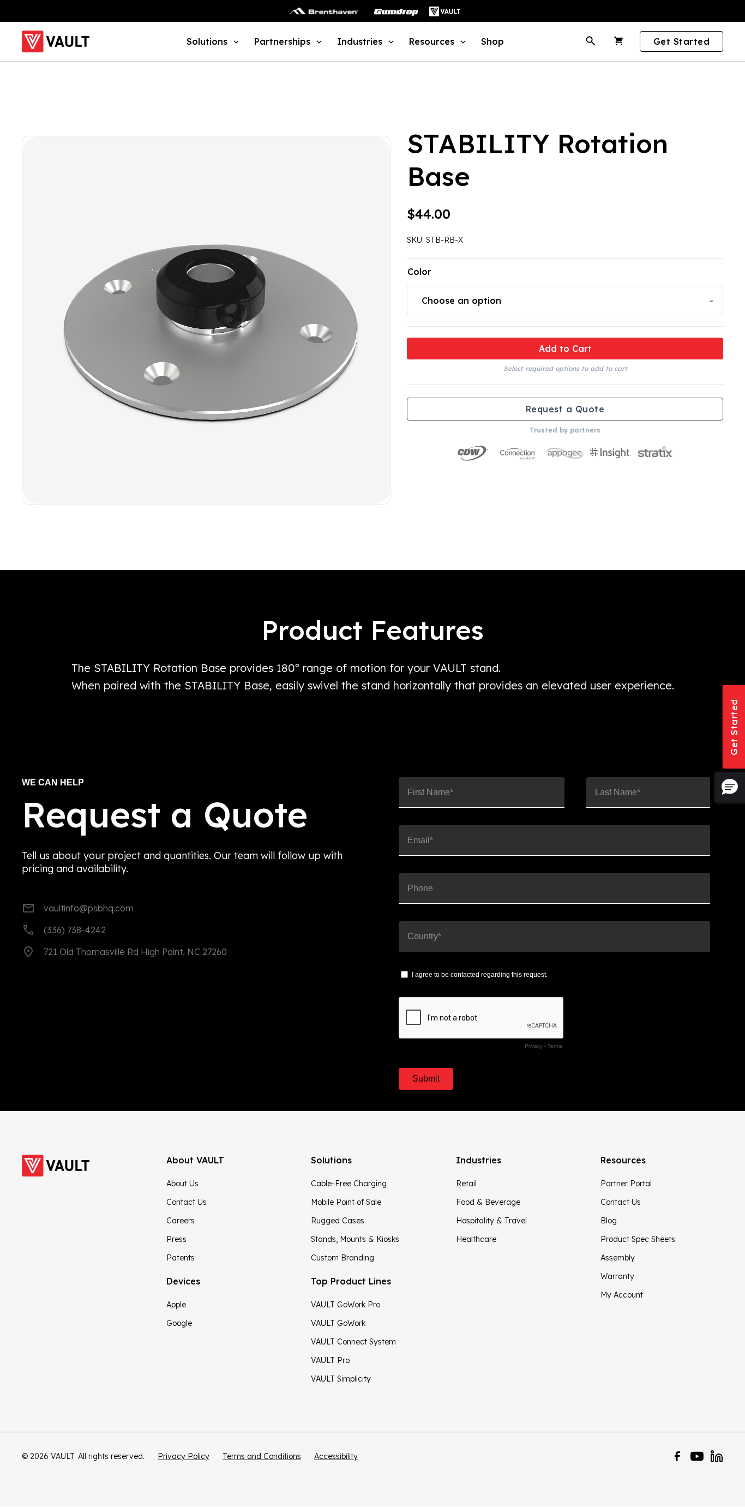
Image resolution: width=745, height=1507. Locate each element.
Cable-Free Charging (349, 1183)
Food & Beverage (488, 1202)
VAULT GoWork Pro (345, 1305)
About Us (182, 1183)
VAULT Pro (330, 1360)
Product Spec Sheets (637, 1239)
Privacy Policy (183, 1456)
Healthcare (476, 1239)
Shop (492, 41)
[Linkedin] (716, 1456)
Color (419, 271)
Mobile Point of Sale (346, 1202)
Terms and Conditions (262, 1456)
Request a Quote (565, 409)
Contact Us (186, 1202)
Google (179, 1323)
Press (176, 1239)
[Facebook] (677, 1456)
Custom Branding (342, 1258)
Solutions (207, 41)
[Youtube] (697, 1456)
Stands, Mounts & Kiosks (355, 1239)
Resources (431, 41)
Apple (176, 1305)
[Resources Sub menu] (462, 41)
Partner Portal (626, 1183)
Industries (359, 41)
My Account (621, 1295)
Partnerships (282, 41)
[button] (729, 787)
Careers (180, 1221)
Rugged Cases (337, 1221)
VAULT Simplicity (341, 1379)
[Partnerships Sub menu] (318, 41)
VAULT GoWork (338, 1323)
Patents (180, 1258)
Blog (608, 1221)
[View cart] (619, 41)
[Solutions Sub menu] (235, 41)
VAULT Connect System (353, 1342)
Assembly (617, 1258)
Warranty (617, 1276)
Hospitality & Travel (491, 1221)
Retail (466, 1183)
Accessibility (336, 1456)
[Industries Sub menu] (390, 41)
